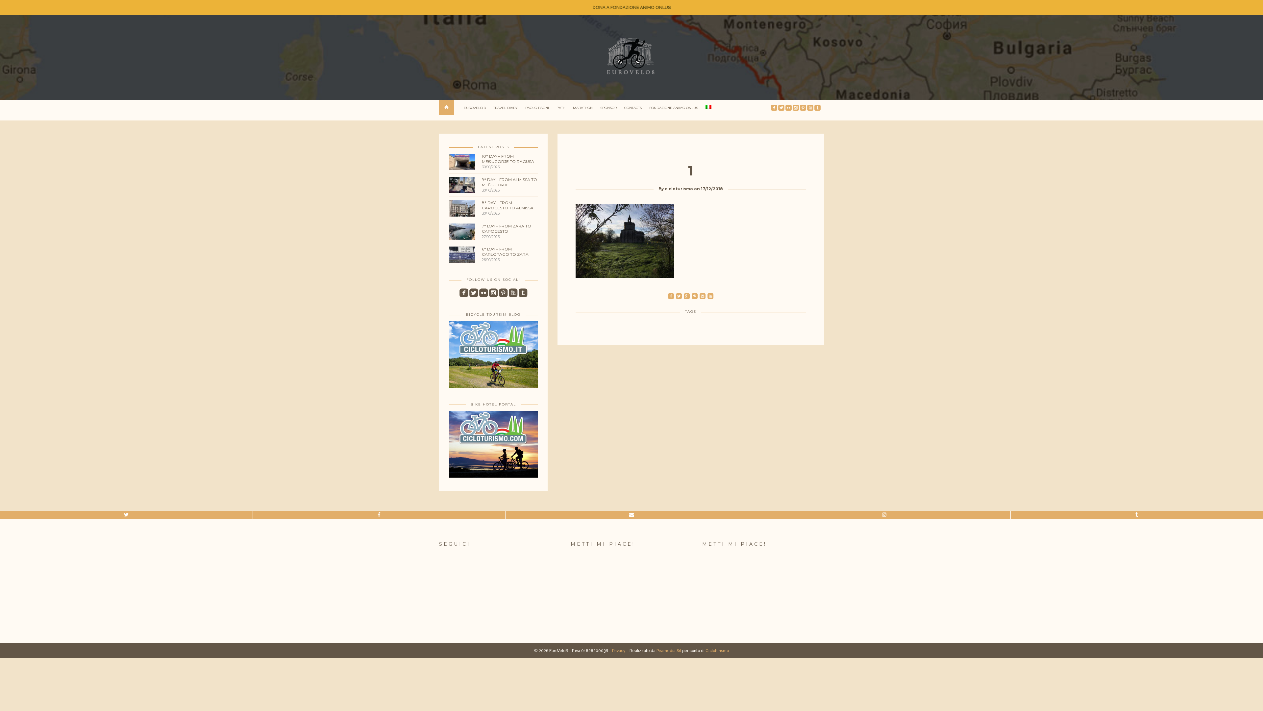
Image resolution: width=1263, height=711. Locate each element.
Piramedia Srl (668, 650)
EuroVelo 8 (475, 108)
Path (561, 108)
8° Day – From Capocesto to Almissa (507, 205)
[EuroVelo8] (631, 56)
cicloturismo (679, 188)
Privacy (619, 650)
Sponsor (608, 108)
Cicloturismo (717, 650)
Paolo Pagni (537, 108)
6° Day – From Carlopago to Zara (505, 252)
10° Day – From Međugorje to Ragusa (508, 159)
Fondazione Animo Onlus (673, 108)
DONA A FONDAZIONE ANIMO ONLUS (632, 7)
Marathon (583, 108)
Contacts (633, 108)
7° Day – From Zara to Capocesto (506, 229)
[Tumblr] (1137, 515)
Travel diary (505, 108)
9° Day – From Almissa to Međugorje (509, 182)
